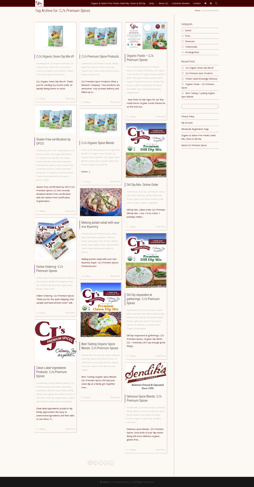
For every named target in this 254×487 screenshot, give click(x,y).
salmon (144, 202)
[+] (56, 36)
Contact (197, 3)
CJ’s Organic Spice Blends (97, 143)
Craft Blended (42, 165)
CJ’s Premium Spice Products (100, 56)
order (57, 285)
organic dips (147, 418)
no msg (94, 362)
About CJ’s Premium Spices (194, 145)
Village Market (133, 92)
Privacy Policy (187, 116)
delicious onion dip (141, 411)
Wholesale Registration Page (195, 129)
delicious (141, 195)
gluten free (86, 67)
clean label (131, 195)
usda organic (140, 328)
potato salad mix (106, 248)
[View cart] (205, 3)
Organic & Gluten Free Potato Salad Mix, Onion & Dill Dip (118, 3)
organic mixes (61, 397)
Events (188, 30)
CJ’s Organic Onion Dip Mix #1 (55, 56)
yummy (84, 252)
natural (130, 324)
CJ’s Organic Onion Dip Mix (54, 70)
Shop (151, 3)
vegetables (153, 202)
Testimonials (87, 63)
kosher (102, 67)
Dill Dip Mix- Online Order (142, 185)
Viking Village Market (151, 89)
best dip (142, 191)
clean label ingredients (97, 237)
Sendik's (157, 418)
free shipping (61, 281)
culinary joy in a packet (98, 161)
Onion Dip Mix (104, 362)
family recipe (41, 394)
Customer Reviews (181, 3)
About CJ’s (163, 3)
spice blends (102, 164)
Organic (130, 81)
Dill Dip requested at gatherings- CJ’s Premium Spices (143, 299)
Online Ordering (47, 285)
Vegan (46, 180)
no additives (52, 172)
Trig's (139, 89)
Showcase (190, 41)
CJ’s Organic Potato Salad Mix (152, 74)
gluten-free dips (153, 415)
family (159, 317)
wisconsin (131, 422)
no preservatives (65, 172)
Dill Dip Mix (157, 195)
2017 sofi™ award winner (59, 150)
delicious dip (158, 313)
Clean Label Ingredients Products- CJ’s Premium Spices (51, 372)
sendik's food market (142, 85)
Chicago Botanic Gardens (59, 383)
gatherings (138, 321)
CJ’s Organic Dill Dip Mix (143, 70)
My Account (187, 122)
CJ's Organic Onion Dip (60, 63)
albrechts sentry (140, 67)
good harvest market (146, 78)
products (109, 70)
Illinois (95, 67)
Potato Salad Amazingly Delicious (201, 78)
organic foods (99, 244)
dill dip (115, 63)
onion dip (110, 67)
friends (130, 199)
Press (129, 67)
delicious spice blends (57, 390)
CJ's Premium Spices (102, 63)
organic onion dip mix (55, 74)
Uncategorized (42, 63)
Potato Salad (99, 70)
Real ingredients (51, 176)
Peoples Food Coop (143, 81)
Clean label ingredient (61, 161)
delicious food (55, 165)
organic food (87, 70)
